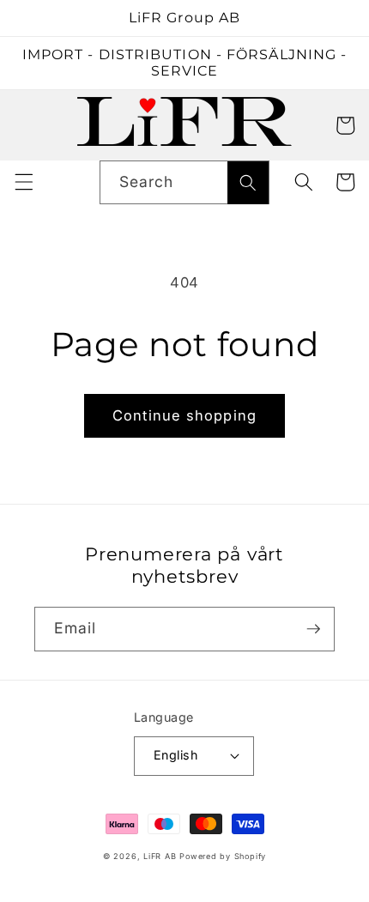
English (175, 755)
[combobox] (184, 182)
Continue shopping (184, 415)
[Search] (248, 182)
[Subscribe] (313, 629)
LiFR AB (159, 856)
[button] (23, 125)
